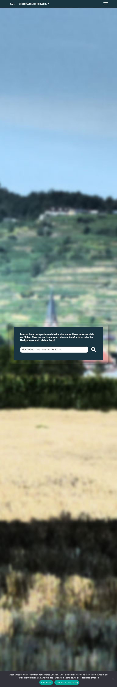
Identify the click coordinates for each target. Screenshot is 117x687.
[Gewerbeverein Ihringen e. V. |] (12, 4)
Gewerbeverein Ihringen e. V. (34, 4)
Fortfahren (46, 682)
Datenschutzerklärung (67, 682)
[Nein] (113, 678)
